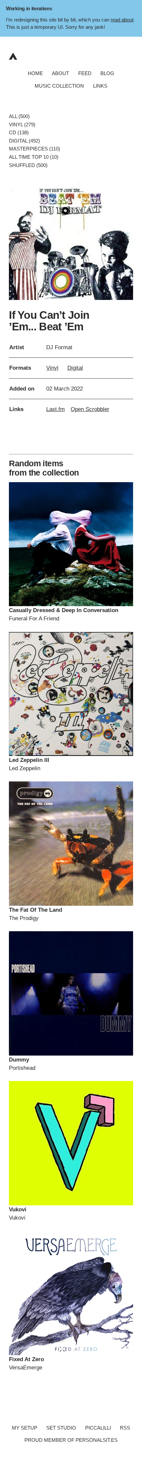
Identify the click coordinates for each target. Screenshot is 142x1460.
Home (35, 73)
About (60, 73)
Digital (75, 367)
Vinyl (52, 367)
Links (100, 86)
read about (122, 19)
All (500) (19, 116)
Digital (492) (24, 141)
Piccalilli (98, 1428)
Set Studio (61, 1428)
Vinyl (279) (22, 124)
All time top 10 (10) (33, 157)
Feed (84, 73)
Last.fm (55, 409)
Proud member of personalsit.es (71, 1440)
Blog (107, 73)
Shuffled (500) (28, 165)
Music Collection (59, 86)
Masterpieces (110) (34, 149)
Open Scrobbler (90, 409)
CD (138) (19, 133)
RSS (125, 1428)
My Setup (24, 1428)
